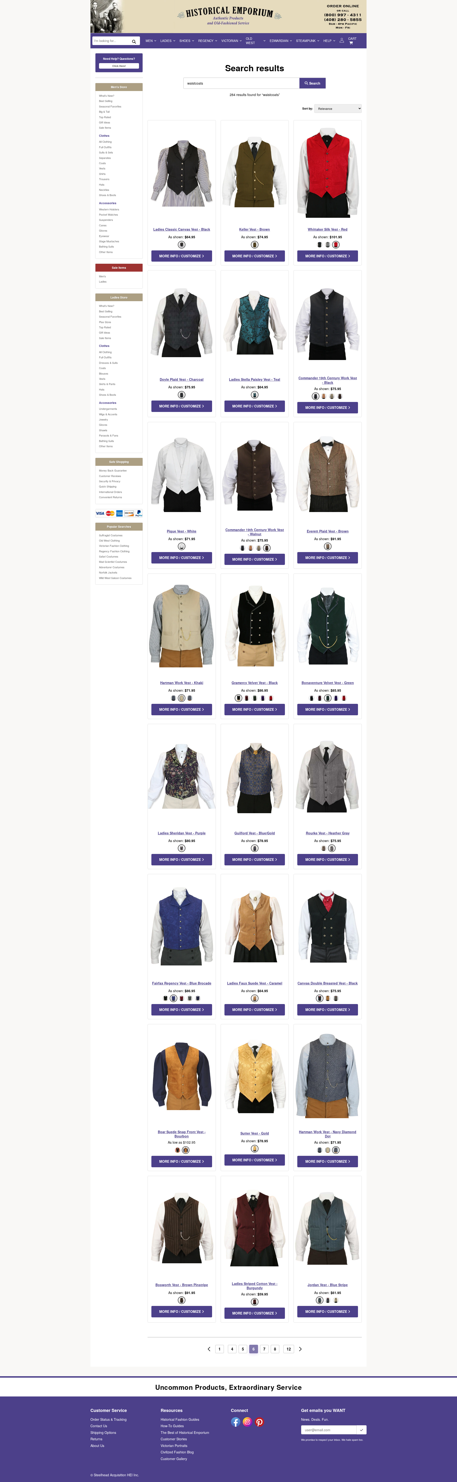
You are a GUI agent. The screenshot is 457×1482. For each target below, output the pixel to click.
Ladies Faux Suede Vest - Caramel (254, 983)
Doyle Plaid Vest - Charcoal (182, 379)
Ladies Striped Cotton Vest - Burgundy (255, 1285)
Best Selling (105, 101)
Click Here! (119, 66)
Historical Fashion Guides (180, 1419)
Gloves (103, 230)
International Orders (110, 492)
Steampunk (306, 40)
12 (289, 1349)
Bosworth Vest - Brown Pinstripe (181, 1285)
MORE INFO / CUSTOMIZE (180, 256)
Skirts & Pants (107, 384)
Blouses (103, 373)
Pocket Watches (108, 214)
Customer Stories (174, 1438)
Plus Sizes (105, 322)
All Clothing (105, 141)
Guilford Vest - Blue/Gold (254, 833)
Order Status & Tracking (108, 1419)
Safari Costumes (108, 556)
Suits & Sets (106, 152)
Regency (206, 40)
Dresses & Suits (108, 363)
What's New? (106, 95)
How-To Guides (172, 1425)
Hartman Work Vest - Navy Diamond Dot (327, 1134)
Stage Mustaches (109, 241)
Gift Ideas (104, 122)
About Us (97, 1445)
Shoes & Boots (107, 195)
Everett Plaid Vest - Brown (328, 531)
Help (327, 40)
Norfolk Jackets (108, 572)
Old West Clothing (109, 540)
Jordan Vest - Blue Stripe (328, 1285)
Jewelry (103, 419)
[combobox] (240, 83)
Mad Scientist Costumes (113, 561)
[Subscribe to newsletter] (362, 1429)
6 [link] (254, 1349)
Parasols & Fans (108, 435)
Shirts (102, 174)
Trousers (104, 179)
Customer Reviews (110, 476)
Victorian (229, 40)
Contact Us (98, 1425)
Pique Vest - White (181, 531)
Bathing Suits (106, 246)
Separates (105, 158)
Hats (101, 184)
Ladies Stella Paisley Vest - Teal (254, 379)
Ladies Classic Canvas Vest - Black (181, 229)
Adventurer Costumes (111, 567)
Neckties (104, 190)
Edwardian (279, 40)
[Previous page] (209, 1349)
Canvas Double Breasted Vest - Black (328, 983)
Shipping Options (103, 1432)
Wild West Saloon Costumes (115, 578)
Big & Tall (104, 111)
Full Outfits (105, 147)
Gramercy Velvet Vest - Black (255, 682)
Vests (102, 168)
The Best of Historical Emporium (185, 1432)
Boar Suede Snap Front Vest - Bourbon (182, 1134)
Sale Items (105, 127)
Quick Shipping (107, 486)
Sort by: (307, 109)
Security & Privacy (109, 481)
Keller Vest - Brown (254, 229)
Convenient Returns (110, 497)
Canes (103, 225)
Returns (96, 1438)
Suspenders (106, 220)
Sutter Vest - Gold (254, 1133)
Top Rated (105, 117)
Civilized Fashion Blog (177, 1452)
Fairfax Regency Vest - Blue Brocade (181, 983)
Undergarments (108, 409)
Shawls (103, 430)
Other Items (106, 252)
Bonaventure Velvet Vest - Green (328, 682)
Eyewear (104, 236)
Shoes (184, 40)
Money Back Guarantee (113, 470)
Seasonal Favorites (110, 106)
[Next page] (300, 1349)
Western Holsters (109, 209)
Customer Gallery (174, 1458)
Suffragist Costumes (111, 535)
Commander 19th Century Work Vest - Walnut (254, 532)
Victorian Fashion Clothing (114, 546)
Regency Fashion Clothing (114, 551)
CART (352, 38)
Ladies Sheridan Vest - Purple (182, 833)
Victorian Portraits (174, 1445)
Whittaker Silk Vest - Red (328, 229)
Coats (102, 163)
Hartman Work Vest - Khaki (181, 682)
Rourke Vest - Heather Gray (328, 833)
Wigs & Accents (108, 414)
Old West (250, 40)
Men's (102, 276)
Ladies (166, 40)
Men (149, 40)
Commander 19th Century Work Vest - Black (327, 380)
